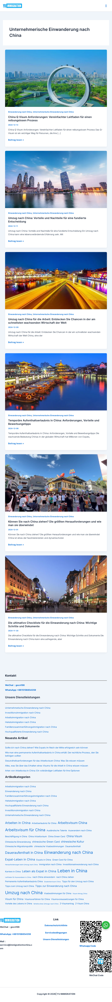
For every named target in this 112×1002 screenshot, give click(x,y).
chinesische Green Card (46, 841)
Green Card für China (62, 859)
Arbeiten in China (17, 823)
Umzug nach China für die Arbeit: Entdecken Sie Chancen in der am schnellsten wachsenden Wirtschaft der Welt (51, 321)
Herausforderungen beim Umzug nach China (21, 865)
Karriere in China (13, 871)
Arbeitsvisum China (72, 823)
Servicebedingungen (56, 932)
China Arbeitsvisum (37, 836)
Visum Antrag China (80, 894)
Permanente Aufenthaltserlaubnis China (24, 881)
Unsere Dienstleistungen (56, 939)
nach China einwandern (44, 877)
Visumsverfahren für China (37, 899)
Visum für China (14, 899)
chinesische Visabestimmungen (49, 846)
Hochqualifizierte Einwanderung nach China (26, 731)
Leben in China (72, 870)
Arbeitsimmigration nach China (20, 717)
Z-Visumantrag (67, 903)
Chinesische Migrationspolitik (19, 846)
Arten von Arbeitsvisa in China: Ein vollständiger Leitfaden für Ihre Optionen (42, 770)
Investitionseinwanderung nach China (81, 864)
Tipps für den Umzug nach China (78, 881)
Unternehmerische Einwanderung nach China (53, 112)
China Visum (74, 836)
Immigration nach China (50, 864)
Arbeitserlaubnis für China (44, 823)
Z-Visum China (82, 903)
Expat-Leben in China (20, 859)
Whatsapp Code (87, 946)
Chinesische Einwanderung (18, 842)
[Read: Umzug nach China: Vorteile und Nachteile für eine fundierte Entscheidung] (56, 179)
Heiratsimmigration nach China (20, 722)
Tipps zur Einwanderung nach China (56, 886)
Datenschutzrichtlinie (56, 925)
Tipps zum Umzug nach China (19, 886)
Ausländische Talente (57, 830)
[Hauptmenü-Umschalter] (106, 6)
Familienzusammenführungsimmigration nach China (31, 727)
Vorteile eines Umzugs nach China (45, 904)
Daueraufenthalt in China (24, 853)
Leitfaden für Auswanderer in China (18, 877)
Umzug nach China (24, 892)
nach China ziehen (65, 877)
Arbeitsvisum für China (25, 830)
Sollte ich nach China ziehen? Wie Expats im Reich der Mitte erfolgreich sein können (46, 747)
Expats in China (43, 859)
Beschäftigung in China (16, 836)
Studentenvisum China (52, 882)
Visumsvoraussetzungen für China (67, 899)
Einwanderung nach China (20, 112)
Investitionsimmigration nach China (22, 712)
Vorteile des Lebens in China (18, 903)
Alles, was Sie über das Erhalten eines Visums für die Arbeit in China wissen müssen (46, 765)
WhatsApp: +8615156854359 (20, 690)
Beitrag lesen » (16, 139)
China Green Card (56, 836)
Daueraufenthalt (73, 846)
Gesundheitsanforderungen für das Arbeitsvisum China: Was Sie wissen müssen (45, 760)
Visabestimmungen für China (57, 893)
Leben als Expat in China (39, 871)
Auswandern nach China (80, 830)
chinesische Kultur (72, 841)
